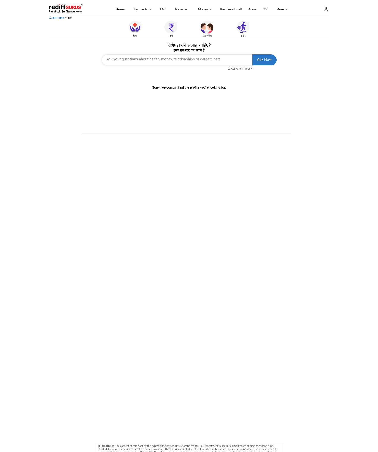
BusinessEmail (231, 9)
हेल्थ (135, 35)
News (179, 9)
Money (203, 9)
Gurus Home (56, 17)
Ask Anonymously (241, 68)
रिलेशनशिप (207, 35)
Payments (140, 9)
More (280, 9)
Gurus (252, 9)
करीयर (243, 35)
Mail (163, 9)
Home (120, 9)
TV (265, 9)
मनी (171, 35)
